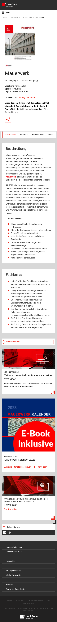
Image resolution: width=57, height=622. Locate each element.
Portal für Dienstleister (16, 589)
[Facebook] (4, 532)
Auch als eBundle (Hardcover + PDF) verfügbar (25, 467)
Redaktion (24, 134)
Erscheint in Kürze (14, 552)
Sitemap (9, 601)
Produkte (14, 18)
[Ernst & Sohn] (10, 5)
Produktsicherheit (28, 604)
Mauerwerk (40, 18)
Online (50, 134)
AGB (48, 601)
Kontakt (9, 585)
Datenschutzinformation (35, 601)
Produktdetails (10, 134)
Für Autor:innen (38, 134)
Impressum (19, 601)
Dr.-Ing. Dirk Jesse (27, 97)
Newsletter (10, 561)
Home (4, 18)
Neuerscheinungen (14, 547)
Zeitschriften (27, 18)
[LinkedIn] (10, 532)
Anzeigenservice (13, 571)
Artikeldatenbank (28, 109)
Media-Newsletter (14, 575)
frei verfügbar (13, 342)
